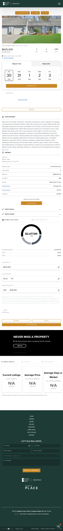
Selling (31, 424)
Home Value (31, 429)
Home (31, 416)
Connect (31, 435)
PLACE (49, 511)
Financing (31, 427)
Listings (31, 419)
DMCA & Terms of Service (48, 528)
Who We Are (31, 432)
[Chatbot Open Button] (58, 526)
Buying (31, 421)
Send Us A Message (31, 470)
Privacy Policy (35, 528)
